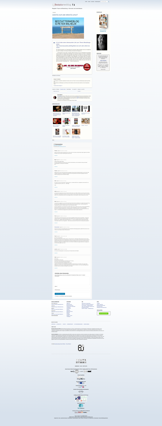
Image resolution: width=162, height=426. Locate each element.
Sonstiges (68, 314)
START (86, 1)
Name (56, 286)
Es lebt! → (79, 91)
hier (76, 100)
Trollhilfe (98, 303)
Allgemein (68, 303)
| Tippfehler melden (63, 89)
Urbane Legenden (100, 304)
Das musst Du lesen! (103, 313)
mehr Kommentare (54, 315)
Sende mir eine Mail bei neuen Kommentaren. (64, 296)
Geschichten (69, 308)
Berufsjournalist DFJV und (80, 385)
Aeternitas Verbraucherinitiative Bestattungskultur (81, 389)
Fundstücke (69, 307)
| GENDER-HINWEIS (86, 324)
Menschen (68, 310)
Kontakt (89, 1)
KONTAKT (64, 324)
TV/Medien (68, 316)
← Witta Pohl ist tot (56, 91)
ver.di (85, 385)
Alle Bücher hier (103, 31)
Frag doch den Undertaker (71, 306)
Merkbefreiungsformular (101, 305)
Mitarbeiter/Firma (70, 311)
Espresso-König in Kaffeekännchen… (57, 304)
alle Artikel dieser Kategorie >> (58, 85)
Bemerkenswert (69, 304)
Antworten (55, 155)
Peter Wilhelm (59, 94)
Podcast (68, 313)
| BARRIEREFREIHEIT (69, 324)
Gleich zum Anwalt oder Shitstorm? (88, 304)
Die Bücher (92, 1)
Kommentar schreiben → (58, 145)
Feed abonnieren (100, 306)
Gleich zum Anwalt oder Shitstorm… (57, 309)
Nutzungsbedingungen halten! (62, 146)
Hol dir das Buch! (103, 30)
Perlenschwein (56, 227)
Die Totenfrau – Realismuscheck (87, 305)
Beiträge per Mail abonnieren (102, 307)
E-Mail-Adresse (57, 289)
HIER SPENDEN (103, 60)
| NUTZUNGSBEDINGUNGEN (77, 324)
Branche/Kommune (70, 305)
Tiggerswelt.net (82, 410)
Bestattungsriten (97, 1)
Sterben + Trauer (69, 315)
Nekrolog (68, 312)
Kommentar (57, 276)
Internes (68, 309)
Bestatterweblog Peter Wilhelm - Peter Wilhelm (62, 343)
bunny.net (88, 410)
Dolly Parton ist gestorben (86, 303)
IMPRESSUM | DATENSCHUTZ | (56, 324)
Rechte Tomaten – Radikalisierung (87, 308)
